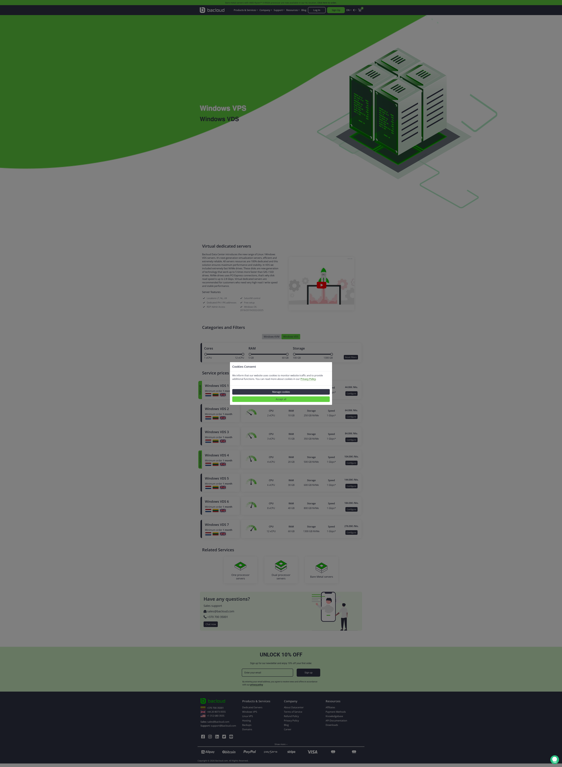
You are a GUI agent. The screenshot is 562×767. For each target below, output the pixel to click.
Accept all (281, 399)
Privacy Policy (308, 379)
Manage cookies (281, 391)
